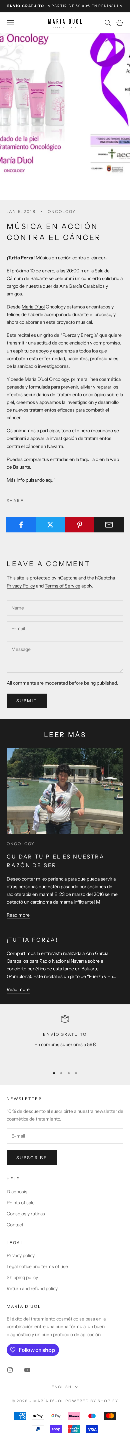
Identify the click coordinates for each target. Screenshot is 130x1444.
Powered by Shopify (91, 1401)
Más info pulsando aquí (30, 480)
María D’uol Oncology (47, 379)
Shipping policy (22, 1277)
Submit (26, 700)
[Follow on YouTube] (27, 1370)
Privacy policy (21, 1255)
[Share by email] (108, 524)
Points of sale (21, 1203)
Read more (18, 915)
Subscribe (31, 1157)
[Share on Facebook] (21, 524)
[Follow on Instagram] (10, 1370)
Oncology (62, 211)
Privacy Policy (21, 586)
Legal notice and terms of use (37, 1266)
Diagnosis (17, 1192)
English (62, 1387)
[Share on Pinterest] (79, 524)
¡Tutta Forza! (32, 939)
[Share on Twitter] (50, 524)
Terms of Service (62, 586)
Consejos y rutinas (26, 1214)
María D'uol (33, 307)
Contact (15, 1225)
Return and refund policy (32, 1288)
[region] (65, 1038)
